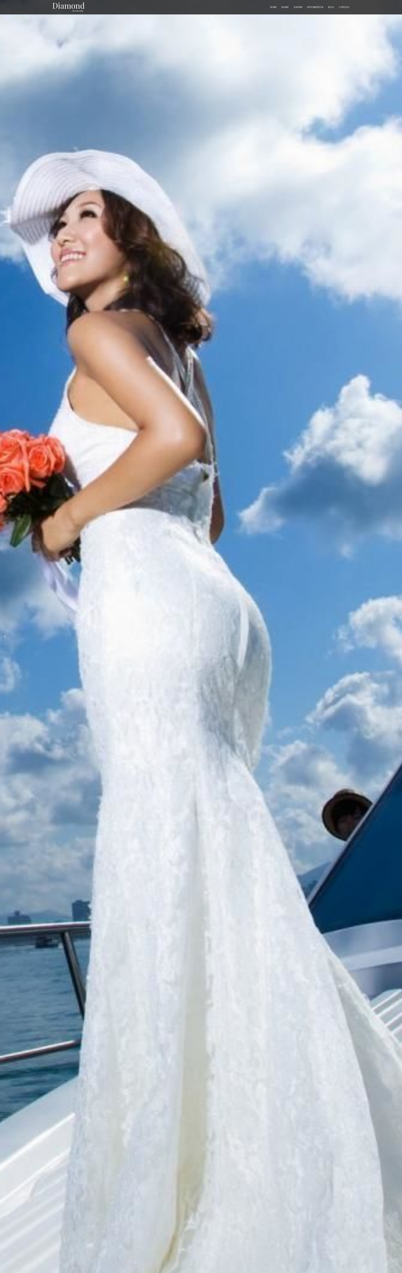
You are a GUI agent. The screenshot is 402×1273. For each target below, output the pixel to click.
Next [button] (397, 636)
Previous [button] (4, 636)
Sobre (285, 7)
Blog (331, 7)
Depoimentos (315, 7)
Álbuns (297, 7)
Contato (344, 7)
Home (273, 7)
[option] (201, 636)
